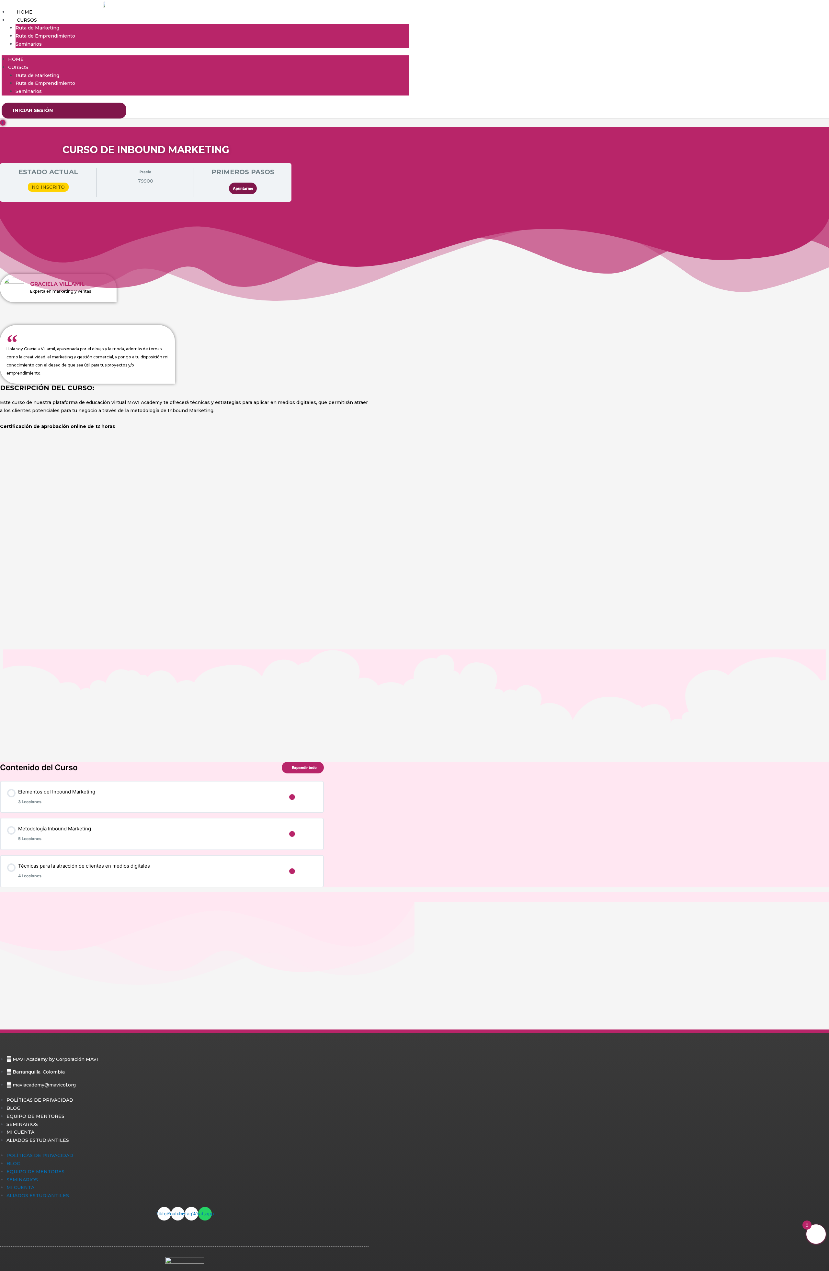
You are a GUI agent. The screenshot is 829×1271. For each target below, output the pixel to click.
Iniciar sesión (33, 110)
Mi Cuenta (20, 1132)
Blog (13, 1108)
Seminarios (29, 44)
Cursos (27, 20)
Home (24, 12)
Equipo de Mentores (35, 1116)
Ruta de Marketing (37, 28)
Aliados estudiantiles (37, 1140)
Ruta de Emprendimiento (45, 36)
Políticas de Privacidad (39, 1100)
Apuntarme (243, 188)
